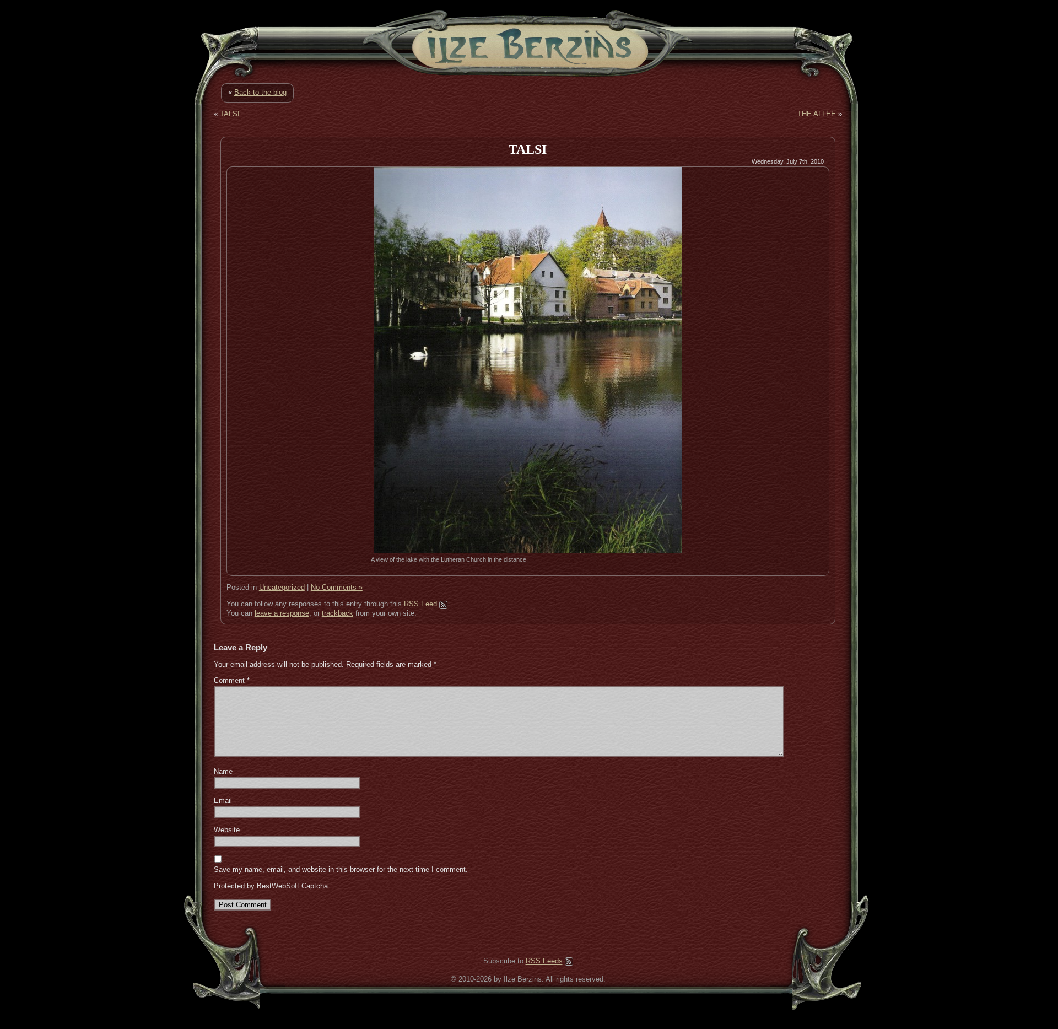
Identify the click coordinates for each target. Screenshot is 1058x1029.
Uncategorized (282, 587)
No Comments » (337, 587)
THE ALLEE (816, 114)
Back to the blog (260, 92)
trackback (337, 613)
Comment (232, 680)
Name (223, 771)
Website (227, 830)
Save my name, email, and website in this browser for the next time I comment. (341, 869)
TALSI (230, 114)
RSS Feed (420, 604)
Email (223, 800)
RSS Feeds (544, 961)
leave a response (282, 613)
